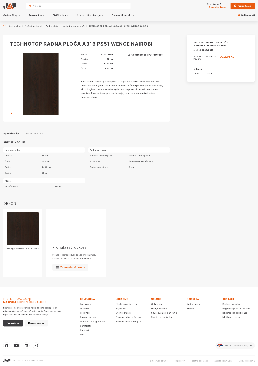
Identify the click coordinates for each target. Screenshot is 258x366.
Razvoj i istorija (88, 317)
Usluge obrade (159, 308)
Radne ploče (52, 26)
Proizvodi (85, 313)
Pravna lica (35, 15)
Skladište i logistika (161, 317)
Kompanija (87, 299)
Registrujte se (36, 323)
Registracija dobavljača (234, 313)
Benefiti (191, 308)
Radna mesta (194, 304)
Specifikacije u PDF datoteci (147, 54)
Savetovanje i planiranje (164, 313)
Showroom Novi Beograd (129, 321)
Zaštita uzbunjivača (223, 361)
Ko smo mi (85, 304)
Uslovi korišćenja (247, 361)
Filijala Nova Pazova (126, 304)
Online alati (157, 304)
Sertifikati (85, 326)
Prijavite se (244, 5)
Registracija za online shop (236, 308)
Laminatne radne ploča (73, 26)
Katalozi (84, 330)
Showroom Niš (123, 313)
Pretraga (123, 6)
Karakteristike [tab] (34, 133)
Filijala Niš (121, 308)
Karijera (193, 299)
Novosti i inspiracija (89, 15)
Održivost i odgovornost (93, 321)
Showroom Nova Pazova (129, 317)
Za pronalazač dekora (72, 267)
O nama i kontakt (122, 15)
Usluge (156, 299)
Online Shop (10, 15)
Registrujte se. (217, 7)
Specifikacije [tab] (11, 133)
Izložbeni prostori (231, 317)
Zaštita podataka (200, 361)
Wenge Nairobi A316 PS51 (23, 248)
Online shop (15, 26)
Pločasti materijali (34, 26)
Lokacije (84, 308)
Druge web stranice (159, 361)
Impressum (180, 361)
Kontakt (228, 299)
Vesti (83, 334)
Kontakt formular (231, 304)
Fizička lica (59, 15)
